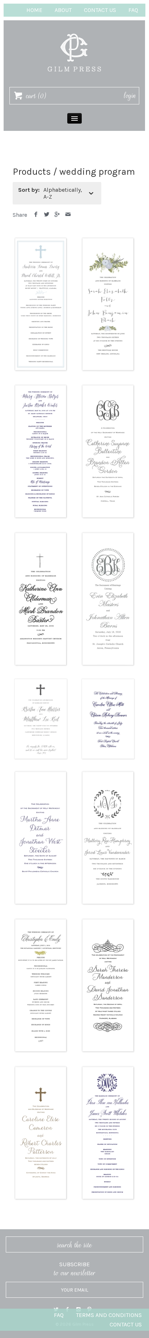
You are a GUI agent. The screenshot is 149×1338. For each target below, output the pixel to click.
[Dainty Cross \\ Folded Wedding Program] (41, 533)
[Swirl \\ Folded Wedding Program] (108, 920)
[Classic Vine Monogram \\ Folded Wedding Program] (108, 386)
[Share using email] (68, 214)
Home (34, 10)
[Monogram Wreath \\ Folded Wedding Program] (108, 772)
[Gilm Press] (74, 30)
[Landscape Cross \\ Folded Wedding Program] (41, 681)
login (130, 96)
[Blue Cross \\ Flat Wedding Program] (41, 239)
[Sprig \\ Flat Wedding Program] (41, 920)
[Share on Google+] (57, 214)
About (63, 10)
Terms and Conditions (109, 1315)
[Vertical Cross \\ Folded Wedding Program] (41, 1067)
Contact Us (100, 10)
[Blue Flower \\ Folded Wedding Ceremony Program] (108, 239)
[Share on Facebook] (36, 214)
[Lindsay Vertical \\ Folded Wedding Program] (41, 772)
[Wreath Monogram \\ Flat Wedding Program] (108, 1067)
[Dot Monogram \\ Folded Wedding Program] (108, 533)
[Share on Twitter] (47, 214)
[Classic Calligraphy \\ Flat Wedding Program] (41, 386)
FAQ (133, 10)
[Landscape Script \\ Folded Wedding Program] (108, 681)
